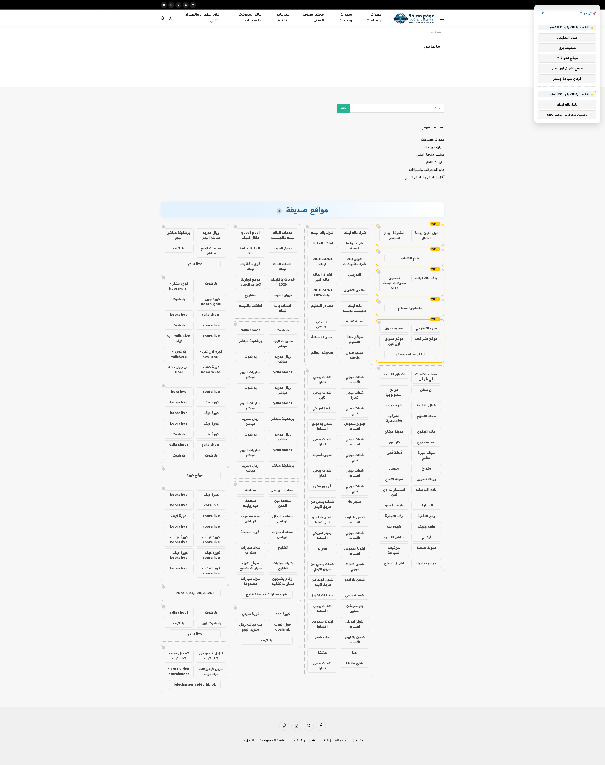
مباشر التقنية (394, 537)
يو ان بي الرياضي (322, 323)
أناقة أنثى (394, 453)
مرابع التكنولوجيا (394, 392)
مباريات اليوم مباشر (282, 343)
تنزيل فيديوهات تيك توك (211, 671)
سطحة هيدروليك (250, 503)
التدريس (354, 274)
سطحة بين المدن (282, 503)
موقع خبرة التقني (426, 455)
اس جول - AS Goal (178, 369)
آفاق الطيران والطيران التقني (202, 18)
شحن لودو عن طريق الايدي (322, 582)
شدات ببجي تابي (322, 395)
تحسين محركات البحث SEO (394, 283)
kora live (178, 391)
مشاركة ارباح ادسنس (394, 235)
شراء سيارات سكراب (250, 550)
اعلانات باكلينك (250, 305)
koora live (178, 314)
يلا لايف (266, 640)
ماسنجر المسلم (410, 308)
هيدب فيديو (394, 505)
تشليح (283, 547)
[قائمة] (442, 18)
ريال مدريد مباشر (283, 358)
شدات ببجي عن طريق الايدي (322, 504)
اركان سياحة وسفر (410, 354)
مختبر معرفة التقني (313, 18)
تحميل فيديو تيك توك (179, 655)
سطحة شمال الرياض (282, 518)
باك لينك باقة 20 (250, 250)
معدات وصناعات (374, 18)
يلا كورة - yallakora (179, 354)
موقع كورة (194, 475)
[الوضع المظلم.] (170, 18)
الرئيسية (439, 32)
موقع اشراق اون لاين (394, 341)
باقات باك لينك (322, 243)
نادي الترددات (426, 489)
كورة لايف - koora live (211, 539)
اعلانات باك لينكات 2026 (195, 593)
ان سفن (426, 390)
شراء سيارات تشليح (283, 565)
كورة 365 (283, 614)
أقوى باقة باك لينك (250, 266)
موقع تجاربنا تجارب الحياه (250, 281)
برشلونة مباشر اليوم (178, 235)
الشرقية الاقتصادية (394, 418)
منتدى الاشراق (354, 290)
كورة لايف (211, 402)
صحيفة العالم (322, 352)
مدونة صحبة (426, 548)
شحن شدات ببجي (354, 566)
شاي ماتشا (354, 663)
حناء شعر (322, 637)
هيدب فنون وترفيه (354, 354)
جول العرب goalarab (282, 627)
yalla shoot (250, 330)
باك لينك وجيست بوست (354, 308)
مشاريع (250, 295)
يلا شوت (283, 330)
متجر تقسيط (322, 455)
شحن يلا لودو (355, 579)
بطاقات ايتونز (322, 595)
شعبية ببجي (354, 595)
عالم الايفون (426, 431)
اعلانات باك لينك (282, 308)
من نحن (358, 741)
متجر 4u (354, 502)
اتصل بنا (247, 741)
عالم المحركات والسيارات (250, 18)
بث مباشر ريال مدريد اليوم (250, 627)
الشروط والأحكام (306, 741)
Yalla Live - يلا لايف (178, 338)
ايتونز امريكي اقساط (322, 535)
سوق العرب (283, 248)
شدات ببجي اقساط (355, 379)
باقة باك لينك (426, 278)
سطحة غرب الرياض (250, 518)
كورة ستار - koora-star (178, 286)
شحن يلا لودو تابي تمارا (322, 519)
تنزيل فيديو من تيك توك (211, 655)
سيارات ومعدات (345, 18)
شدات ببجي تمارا (322, 379)
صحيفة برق (394, 328)
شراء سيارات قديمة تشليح (266, 594)
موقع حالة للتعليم (354, 339)
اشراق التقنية (394, 374)
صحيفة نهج (426, 442)
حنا (354, 652)
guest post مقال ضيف (250, 235)
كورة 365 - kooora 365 (211, 369)
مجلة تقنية (354, 321)
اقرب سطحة (250, 532)
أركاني (426, 537)
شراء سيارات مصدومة (250, 581)
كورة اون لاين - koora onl (210, 354)
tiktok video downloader (178, 671)
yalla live (194, 264)
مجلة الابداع (394, 479)
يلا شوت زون (211, 623)
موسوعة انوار (426, 563)
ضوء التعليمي (426, 328)
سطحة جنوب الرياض (282, 534)
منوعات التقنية (283, 18)
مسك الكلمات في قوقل (426, 376)
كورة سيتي (250, 614)
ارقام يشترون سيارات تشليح (283, 581)
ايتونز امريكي (322, 408)
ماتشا (322, 652)
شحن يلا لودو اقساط (322, 426)
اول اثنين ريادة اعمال (426, 235)
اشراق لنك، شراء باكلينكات (354, 261)
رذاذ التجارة (394, 516)
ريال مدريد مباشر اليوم (211, 235)
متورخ (426, 468)
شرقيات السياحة (394, 550)
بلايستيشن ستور (354, 608)
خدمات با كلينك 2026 (283, 281)
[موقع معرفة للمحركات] (414, 18)
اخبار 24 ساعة (322, 337)
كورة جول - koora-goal (211, 301)
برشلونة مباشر (250, 341)
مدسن (394, 468)
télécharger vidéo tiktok (194, 684)
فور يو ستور (322, 486)
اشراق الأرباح (394, 563)
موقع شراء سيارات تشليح (250, 565)
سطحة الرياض (282, 490)
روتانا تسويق (426, 479)
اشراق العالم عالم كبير (322, 277)
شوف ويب (394, 405)
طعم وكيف (426, 526)
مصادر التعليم (322, 305)
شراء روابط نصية (354, 245)
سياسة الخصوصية (274, 741)
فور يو (322, 548)
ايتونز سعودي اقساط (354, 426)
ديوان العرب (282, 295)
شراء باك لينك (354, 233)
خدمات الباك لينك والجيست (282, 235)
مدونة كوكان (394, 431)
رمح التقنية (426, 516)
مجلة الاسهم (426, 416)
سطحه (250, 490)
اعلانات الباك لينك (322, 261)
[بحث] (163, 18)
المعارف (426, 505)
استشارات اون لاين (394, 492)
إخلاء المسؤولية (335, 741)
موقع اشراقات (426, 339)
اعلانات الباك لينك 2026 (322, 292)
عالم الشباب (410, 258)
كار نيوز (394, 442)
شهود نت (394, 526)
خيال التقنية (426, 405)
